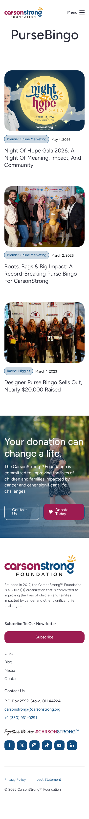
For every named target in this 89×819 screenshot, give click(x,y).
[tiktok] (47, 745)
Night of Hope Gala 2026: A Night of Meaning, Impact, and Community (42, 157)
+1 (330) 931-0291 (20, 717)
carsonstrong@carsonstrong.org (32, 709)
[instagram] (34, 745)
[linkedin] (72, 745)
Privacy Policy (15, 779)
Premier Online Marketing (26, 139)
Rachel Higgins (18, 371)
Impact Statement (47, 779)
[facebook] (9, 745)
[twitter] (22, 745)
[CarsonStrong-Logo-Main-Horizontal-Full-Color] (40, 557)
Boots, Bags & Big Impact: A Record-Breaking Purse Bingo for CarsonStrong (40, 273)
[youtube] (59, 745)
